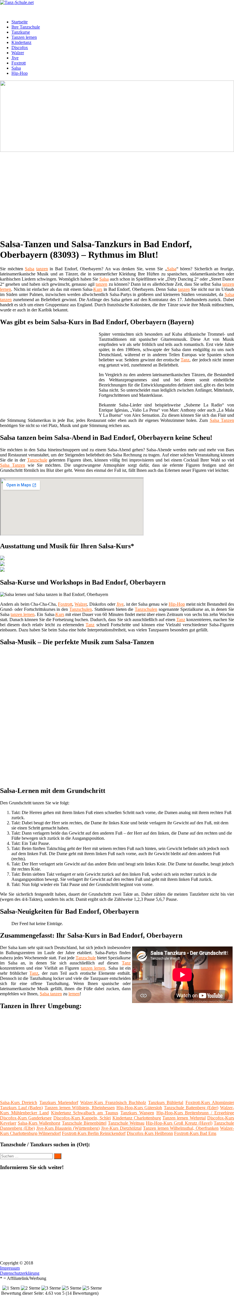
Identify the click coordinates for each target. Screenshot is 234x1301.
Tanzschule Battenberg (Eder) (191, 1107)
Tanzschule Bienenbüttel (84, 1123)
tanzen (42, 268)
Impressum (10, 1268)
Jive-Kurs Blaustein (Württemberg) (68, 1128)
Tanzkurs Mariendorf (58, 1102)
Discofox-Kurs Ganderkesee (26, 1117)
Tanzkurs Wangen (137, 1112)
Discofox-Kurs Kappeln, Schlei (82, 1117)
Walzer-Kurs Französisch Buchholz (113, 1102)
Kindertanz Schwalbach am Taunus (84, 1112)
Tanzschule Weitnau (126, 1123)
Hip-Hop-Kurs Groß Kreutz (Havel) (179, 1123)
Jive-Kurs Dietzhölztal (121, 1128)
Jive (15, 57)
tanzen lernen (23, 614)
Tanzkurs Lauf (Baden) (21, 1107)
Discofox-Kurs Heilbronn (150, 1133)
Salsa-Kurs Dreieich (18, 1102)
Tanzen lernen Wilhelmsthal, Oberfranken (181, 1128)
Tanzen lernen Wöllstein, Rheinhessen (80, 1107)
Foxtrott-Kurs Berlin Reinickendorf (94, 1133)
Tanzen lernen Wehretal (184, 1117)
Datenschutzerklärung (19, 1273)
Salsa (16, 68)
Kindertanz (21, 42)
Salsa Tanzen (222, 420)
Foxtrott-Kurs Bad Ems (195, 1133)
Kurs (97, 289)
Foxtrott (18, 63)
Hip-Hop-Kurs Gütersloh (139, 1107)
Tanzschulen (80, 609)
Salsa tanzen (51, 993)
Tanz (185, 359)
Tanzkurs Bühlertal (165, 1102)
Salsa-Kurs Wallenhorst (39, 1123)
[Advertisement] (119, 193)
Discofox (19, 47)
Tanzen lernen (24, 37)
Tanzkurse (20, 32)
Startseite (19, 21)
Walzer (17, 52)
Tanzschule (37, 460)
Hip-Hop (19, 73)
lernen (5, 289)
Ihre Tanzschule (25, 27)
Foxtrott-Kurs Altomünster (209, 1102)
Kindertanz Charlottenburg (136, 1117)
